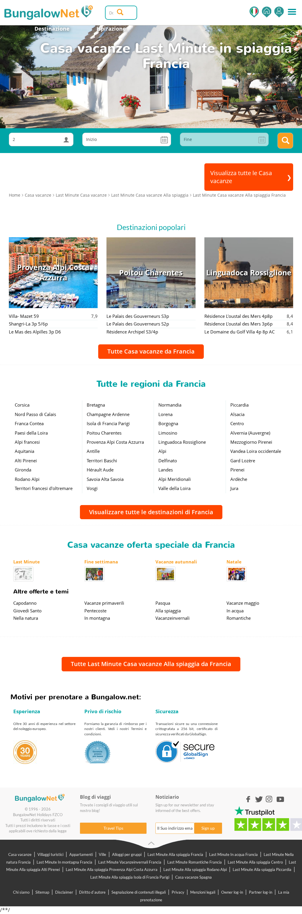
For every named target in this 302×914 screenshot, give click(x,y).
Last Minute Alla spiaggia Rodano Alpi (195, 869)
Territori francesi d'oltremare (44, 488)
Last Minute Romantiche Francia (194, 862)
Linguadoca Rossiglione (182, 442)
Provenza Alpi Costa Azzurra (115, 442)
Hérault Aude (100, 470)
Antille (93, 451)
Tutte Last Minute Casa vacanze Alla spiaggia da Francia (151, 664)
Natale (234, 562)
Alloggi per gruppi (127, 854)
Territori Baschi (102, 460)
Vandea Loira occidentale (255, 451)
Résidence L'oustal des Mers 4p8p (238, 316)
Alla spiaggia (168, 611)
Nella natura (25, 618)
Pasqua (162, 603)
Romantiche (238, 618)
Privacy (178, 892)
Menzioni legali (202, 892)
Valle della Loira (174, 488)
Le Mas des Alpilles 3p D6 (35, 332)
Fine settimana (101, 562)
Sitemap (42, 892)
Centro (237, 423)
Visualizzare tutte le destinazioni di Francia (151, 512)
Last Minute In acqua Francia (233, 854)
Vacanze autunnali (176, 562)
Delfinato (167, 460)
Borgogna (168, 423)
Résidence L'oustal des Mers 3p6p (238, 324)
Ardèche (238, 479)
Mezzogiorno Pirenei (251, 442)
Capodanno (25, 603)
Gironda (23, 470)
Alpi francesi (27, 442)
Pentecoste (95, 611)
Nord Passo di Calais (35, 414)
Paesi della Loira (31, 433)
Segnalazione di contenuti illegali (138, 892)
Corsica (22, 405)
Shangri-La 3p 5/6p (28, 324)
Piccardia (239, 405)
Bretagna (96, 405)
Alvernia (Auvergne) (250, 433)
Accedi (279, 11)
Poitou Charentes (104, 433)
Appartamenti (81, 854)
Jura (234, 488)
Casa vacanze (20, 854)
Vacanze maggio (242, 603)
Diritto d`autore (92, 892)
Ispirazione (111, 28)
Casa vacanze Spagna (193, 877)
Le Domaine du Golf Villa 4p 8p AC (239, 332)
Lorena (165, 414)
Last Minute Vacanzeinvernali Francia (129, 862)
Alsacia (237, 414)
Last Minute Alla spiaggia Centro (255, 862)
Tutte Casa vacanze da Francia (151, 351)
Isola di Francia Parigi (108, 423)
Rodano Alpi (27, 479)
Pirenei (237, 470)
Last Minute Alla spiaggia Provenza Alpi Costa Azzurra (111, 869)
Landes (165, 470)
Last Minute (26, 562)
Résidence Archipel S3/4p (132, 332)
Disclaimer (64, 892)
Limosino (167, 433)
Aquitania (24, 451)
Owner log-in (232, 892)
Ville (102, 854)
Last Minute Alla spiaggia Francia (175, 854)
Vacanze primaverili (104, 603)
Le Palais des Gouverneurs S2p (137, 324)
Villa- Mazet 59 (24, 316)
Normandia (169, 405)
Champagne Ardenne (108, 414)
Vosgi (92, 488)
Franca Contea (29, 423)
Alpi (162, 451)
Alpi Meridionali (174, 479)
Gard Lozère (242, 460)
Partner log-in (260, 892)
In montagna (97, 618)
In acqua (235, 611)
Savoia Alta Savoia (105, 479)
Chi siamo (21, 892)
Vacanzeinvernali (172, 618)
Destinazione (52, 28)
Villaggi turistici (50, 854)
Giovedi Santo (27, 611)
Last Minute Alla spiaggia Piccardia (262, 869)
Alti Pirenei (26, 460)
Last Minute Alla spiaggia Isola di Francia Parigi (129, 877)
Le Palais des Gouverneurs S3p (137, 316)
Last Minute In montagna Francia (64, 862)
